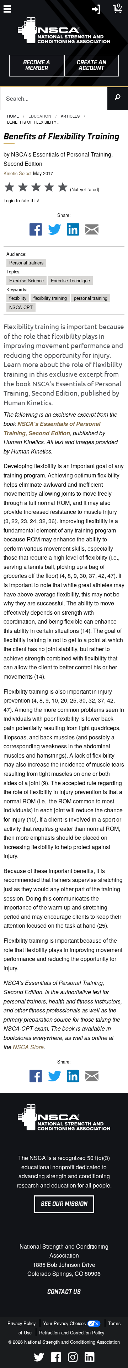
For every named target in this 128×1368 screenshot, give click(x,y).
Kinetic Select (18, 173)
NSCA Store (28, 1047)
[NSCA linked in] (89, 1360)
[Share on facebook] (35, 230)
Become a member (36, 65)
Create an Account (91, 65)
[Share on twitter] (54, 230)
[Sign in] (96, 11)
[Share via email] (92, 230)
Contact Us (64, 1292)
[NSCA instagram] (73, 1360)
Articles (70, 116)
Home (13, 116)
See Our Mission (64, 1204)
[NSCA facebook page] (56, 1360)
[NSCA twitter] (39, 1360)
